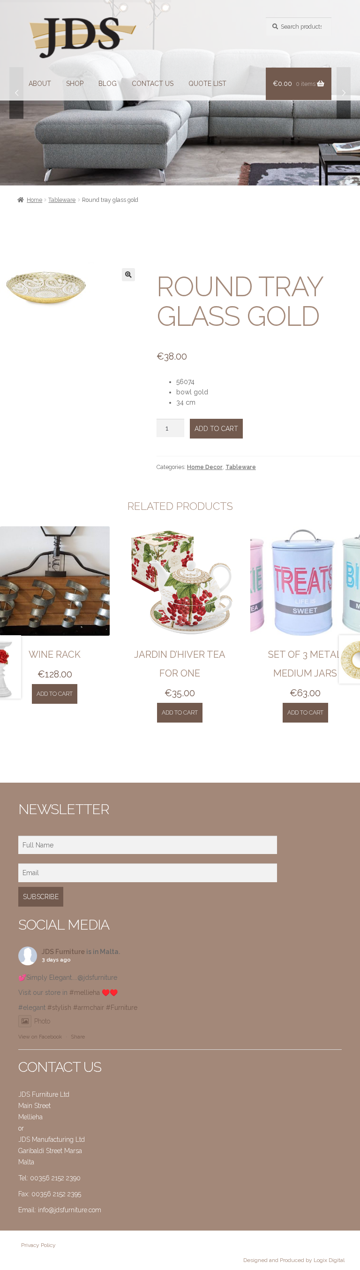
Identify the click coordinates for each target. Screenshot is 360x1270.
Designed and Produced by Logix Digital (294, 1260)
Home (34, 199)
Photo (42, 1021)
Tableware (61, 199)
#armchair (88, 1007)
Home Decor (205, 466)
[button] (128, 274)
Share (78, 1037)
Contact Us (152, 83)
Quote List (207, 83)
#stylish (59, 1007)
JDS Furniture (63, 951)
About (40, 83)
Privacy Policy (38, 1245)
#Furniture (121, 1007)
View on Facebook (40, 1037)
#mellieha (84, 992)
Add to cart (216, 428)
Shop (74, 83)
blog (107, 83)
